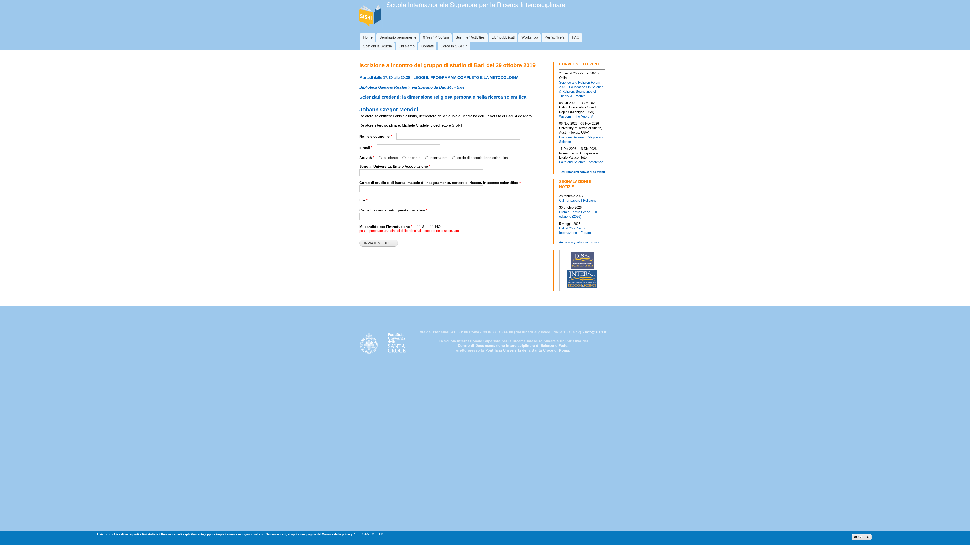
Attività (366, 158)
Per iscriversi (555, 37)
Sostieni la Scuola (377, 45)
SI (424, 227)
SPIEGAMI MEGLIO (369, 534)
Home (368, 37)
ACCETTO (861, 537)
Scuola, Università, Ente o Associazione (394, 166)
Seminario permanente (397, 37)
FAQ (575, 37)
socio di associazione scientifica (482, 158)
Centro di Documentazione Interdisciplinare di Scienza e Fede (512, 345)
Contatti (427, 45)
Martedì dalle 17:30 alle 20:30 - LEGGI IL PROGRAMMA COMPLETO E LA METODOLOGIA (439, 77)
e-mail (365, 148)
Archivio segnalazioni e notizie (579, 242)
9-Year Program (436, 37)
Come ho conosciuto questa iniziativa (393, 210)
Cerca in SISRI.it (454, 45)
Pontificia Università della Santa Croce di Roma (527, 350)
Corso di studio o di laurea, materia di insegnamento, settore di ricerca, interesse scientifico (440, 183)
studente (391, 158)
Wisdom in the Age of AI (576, 116)
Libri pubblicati (503, 37)
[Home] (371, 16)
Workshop (529, 37)
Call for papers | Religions (577, 200)
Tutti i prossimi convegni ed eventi (582, 171)
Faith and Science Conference (581, 162)
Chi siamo (407, 45)
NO (438, 227)
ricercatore (439, 158)
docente (415, 158)
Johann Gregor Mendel (388, 109)
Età (363, 200)
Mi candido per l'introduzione (385, 227)
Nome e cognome (375, 136)
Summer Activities (470, 37)
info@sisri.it (596, 331)
